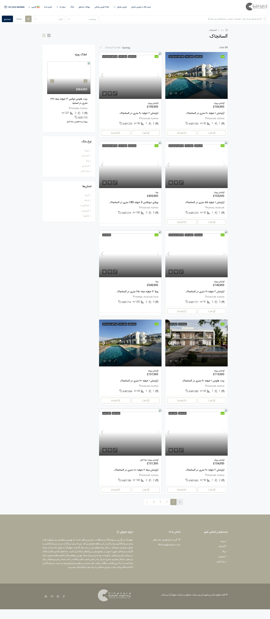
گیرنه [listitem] (87, 195)
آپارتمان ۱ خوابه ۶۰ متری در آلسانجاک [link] (205, 113)
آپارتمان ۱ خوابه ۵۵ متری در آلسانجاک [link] (204, 202)
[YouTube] (51, 596)
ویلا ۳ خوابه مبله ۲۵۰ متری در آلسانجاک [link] (137, 292)
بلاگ (72, 7)
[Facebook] (63, 596)
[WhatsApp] (45, 596)
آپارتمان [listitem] (85, 156)
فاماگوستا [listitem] (85, 206)
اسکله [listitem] (86, 200)
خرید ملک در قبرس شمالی (141, 7)
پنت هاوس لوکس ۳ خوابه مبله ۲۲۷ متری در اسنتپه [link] (68, 101)
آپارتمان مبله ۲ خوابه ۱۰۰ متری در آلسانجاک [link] (136, 470)
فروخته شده (106, 235)
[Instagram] (57, 596)
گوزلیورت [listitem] (85, 211)
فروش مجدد (189, 56)
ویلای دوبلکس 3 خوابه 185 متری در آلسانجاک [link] (134, 202)
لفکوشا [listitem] (86, 216)
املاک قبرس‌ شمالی (102, 7)
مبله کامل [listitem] (85, 171)
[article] (68, 94)
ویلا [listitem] (87, 161)
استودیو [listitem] (85, 166)
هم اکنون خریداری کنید (176, 56)
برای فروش (198, 56)
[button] (48, 36)
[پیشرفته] (28, 19)
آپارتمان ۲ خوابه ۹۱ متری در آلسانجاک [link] (205, 292)
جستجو (7, 18)
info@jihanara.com (170, 544)
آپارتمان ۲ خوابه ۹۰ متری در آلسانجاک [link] (139, 113)
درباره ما (63, 7)
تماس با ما (48, 7)
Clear (19, 18)
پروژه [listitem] (86, 150)
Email (180, 133)
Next (52, 81)
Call (210, 133)
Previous (85, 81)
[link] (196, 75)
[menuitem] (14, 7)
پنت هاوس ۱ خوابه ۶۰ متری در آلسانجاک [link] (203, 381)
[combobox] (82, 19)
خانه (222, 30)
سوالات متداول (84, 7)
